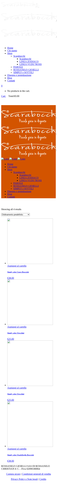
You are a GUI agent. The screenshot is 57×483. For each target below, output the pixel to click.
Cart (3, 96)
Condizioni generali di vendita (36, 474)
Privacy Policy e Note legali (24, 479)
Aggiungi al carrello (16, 266)
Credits (42, 479)
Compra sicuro (13, 474)
